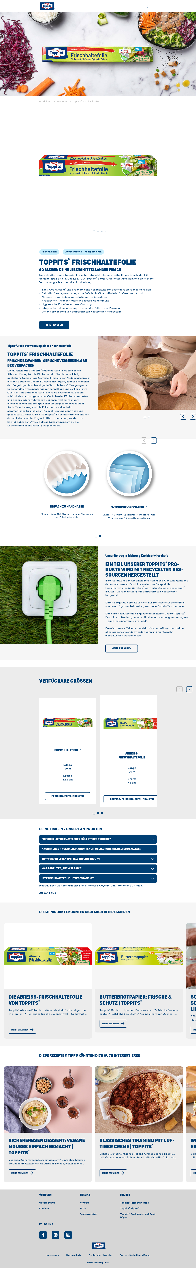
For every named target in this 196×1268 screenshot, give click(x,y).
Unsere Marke (47, 1203)
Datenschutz (73, 1255)
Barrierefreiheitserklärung (135, 1255)
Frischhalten (49, 252)
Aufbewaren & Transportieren (83, 252)
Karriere (44, 1209)
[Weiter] (193, 417)
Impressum (52, 1255)
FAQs (83, 1209)
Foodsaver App (88, 1214)
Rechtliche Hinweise (100, 1255)
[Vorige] (183, 417)
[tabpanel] (98, 165)
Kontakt (84, 1203)
